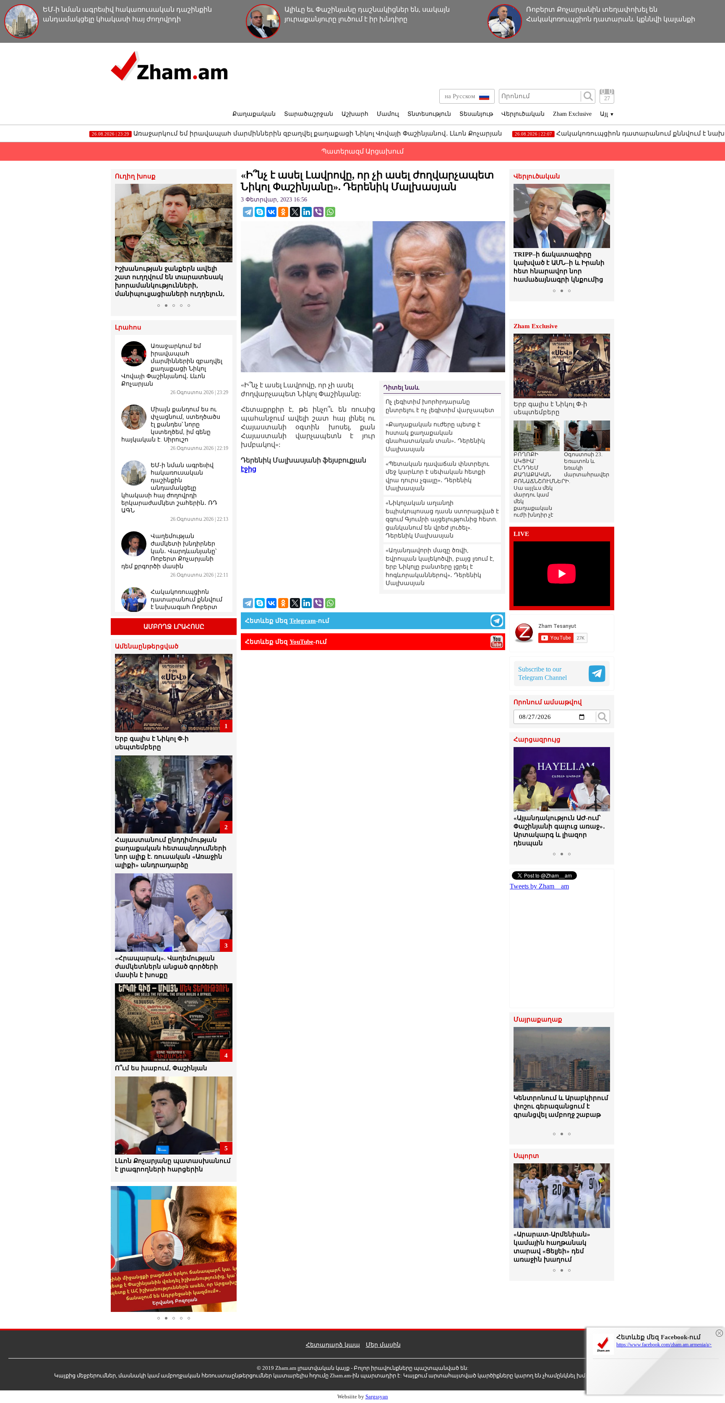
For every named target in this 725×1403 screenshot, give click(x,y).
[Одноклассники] (283, 212)
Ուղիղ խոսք (135, 176)
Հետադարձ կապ (333, 1345)
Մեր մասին (383, 1345)
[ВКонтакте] (271, 212)
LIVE (521, 534)
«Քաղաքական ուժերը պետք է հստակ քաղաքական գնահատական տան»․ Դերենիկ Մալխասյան (435, 436)
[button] (122, 241)
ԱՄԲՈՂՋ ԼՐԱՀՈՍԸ (173, 626)
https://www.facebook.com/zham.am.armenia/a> (664, 1344)
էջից (248, 469)
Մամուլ (388, 114)
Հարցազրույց (537, 740)
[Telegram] (248, 212)
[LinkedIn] (307, 212)
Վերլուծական (523, 114)
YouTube (301, 641)
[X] (295, 212)
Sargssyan (376, 1396)
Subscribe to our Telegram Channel (542, 673)
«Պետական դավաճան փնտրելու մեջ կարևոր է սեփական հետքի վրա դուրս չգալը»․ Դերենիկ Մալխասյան (437, 476)
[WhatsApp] (330, 212)
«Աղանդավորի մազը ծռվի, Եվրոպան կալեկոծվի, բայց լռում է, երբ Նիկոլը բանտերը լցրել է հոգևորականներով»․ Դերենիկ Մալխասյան (440, 566)
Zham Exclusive (572, 114)
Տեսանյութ (476, 114)
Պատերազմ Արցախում (362, 151)
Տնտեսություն (429, 114)
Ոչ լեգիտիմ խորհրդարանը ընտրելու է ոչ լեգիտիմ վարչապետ (440, 406)
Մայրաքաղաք (538, 1019)
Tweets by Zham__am (539, 886)
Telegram (302, 620)
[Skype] (260, 212)
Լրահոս (128, 327)
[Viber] (318, 212)
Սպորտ (526, 1156)
